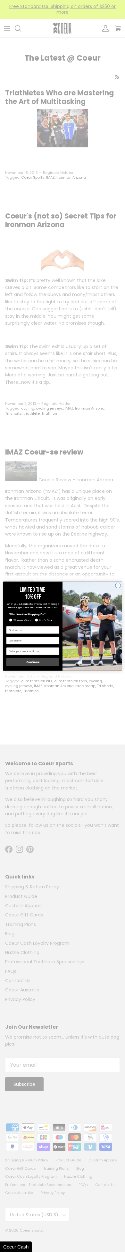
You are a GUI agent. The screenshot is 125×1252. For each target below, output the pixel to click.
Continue (32, 662)
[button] (16, 1246)
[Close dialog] (118, 585)
